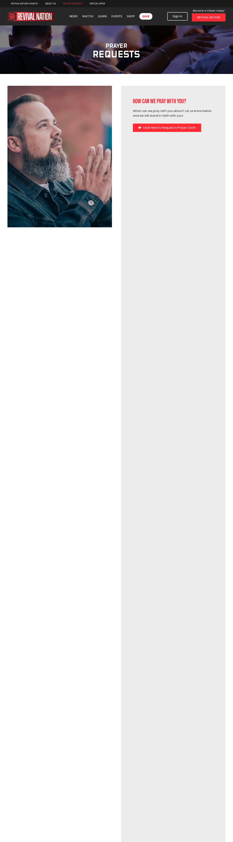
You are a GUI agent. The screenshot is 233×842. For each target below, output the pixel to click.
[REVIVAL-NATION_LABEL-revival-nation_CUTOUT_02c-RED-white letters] (30, 16)
